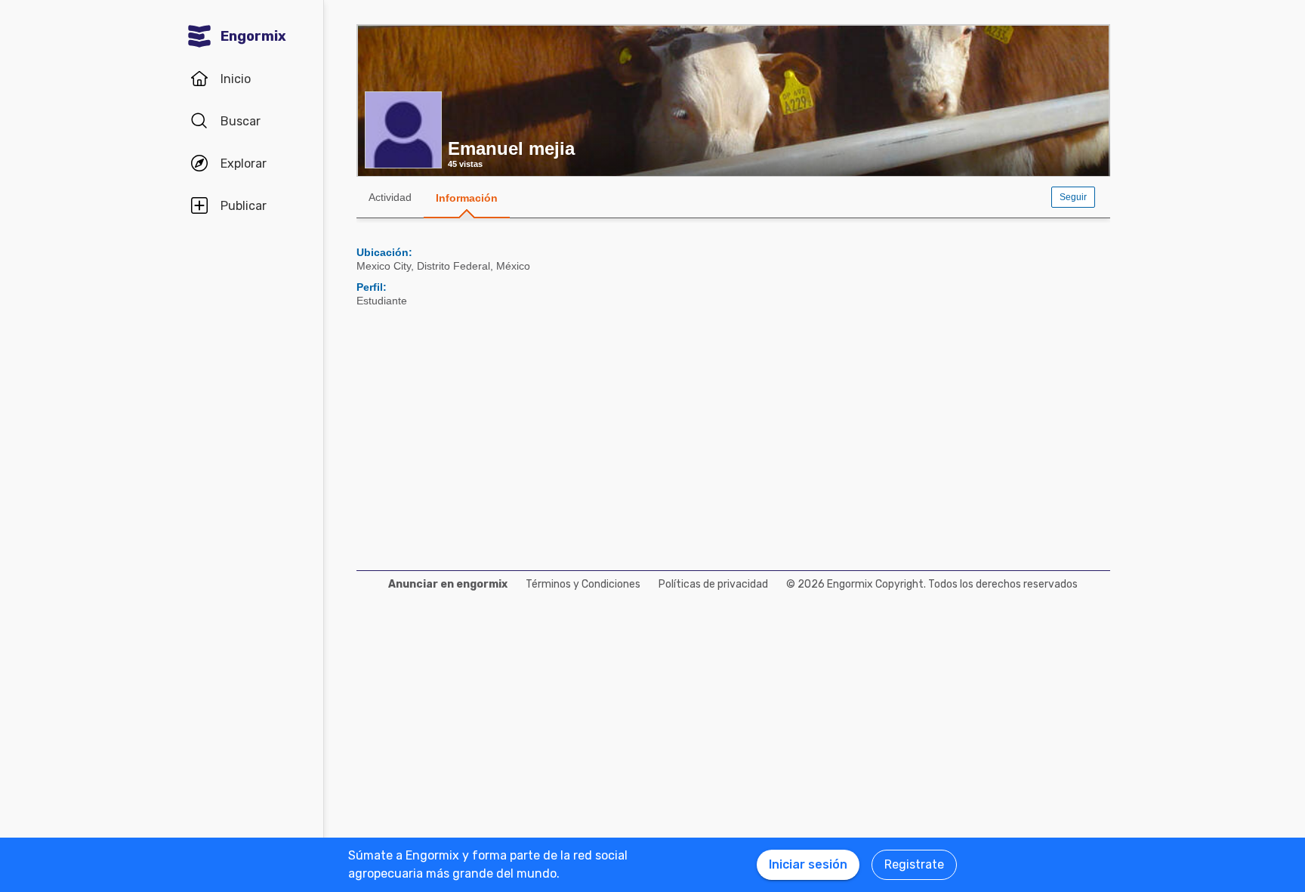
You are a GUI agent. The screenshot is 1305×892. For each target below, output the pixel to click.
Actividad (390, 197)
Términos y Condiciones (583, 584)
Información (467, 198)
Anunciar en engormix (448, 584)
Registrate (914, 864)
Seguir (1073, 197)
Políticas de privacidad (713, 584)
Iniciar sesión (808, 864)
